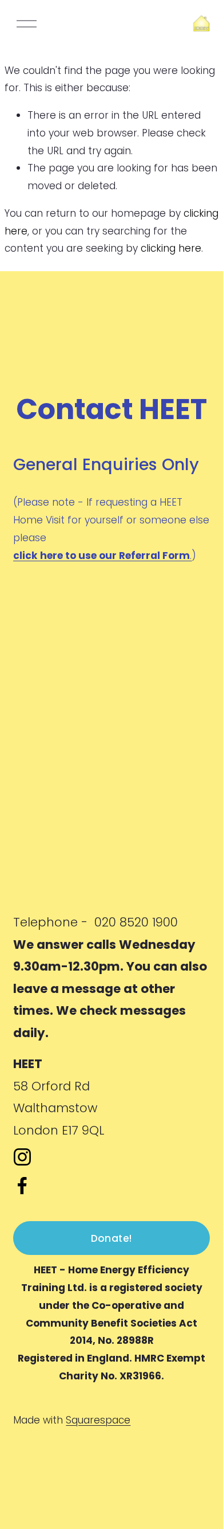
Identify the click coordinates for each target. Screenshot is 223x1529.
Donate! (111, 1238)
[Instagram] (22, 1157)
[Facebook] (22, 1185)
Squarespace (98, 1420)
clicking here (171, 248)
